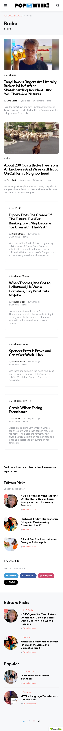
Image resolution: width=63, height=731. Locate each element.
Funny (25, 344)
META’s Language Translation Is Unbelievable (40, 698)
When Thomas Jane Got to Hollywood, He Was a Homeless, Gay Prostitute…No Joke (30, 289)
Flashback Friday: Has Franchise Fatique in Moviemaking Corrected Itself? (40, 522)
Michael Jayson (18, 301)
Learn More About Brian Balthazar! (35, 677)
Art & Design (28, 610)
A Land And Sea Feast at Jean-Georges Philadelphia (39, 540)
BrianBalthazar (18, 233)
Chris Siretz (11, 100)
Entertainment (29, 671)
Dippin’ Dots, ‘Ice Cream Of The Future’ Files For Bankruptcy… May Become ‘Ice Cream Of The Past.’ (30, 221)
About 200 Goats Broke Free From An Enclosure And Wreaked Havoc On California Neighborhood (31, 169)
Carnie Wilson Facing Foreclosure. (25, 409)
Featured (26, 401)
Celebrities (11, 75)
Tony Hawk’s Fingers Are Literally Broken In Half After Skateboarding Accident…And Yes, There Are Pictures (30, 87)
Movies (25, 276)
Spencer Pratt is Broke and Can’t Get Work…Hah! (30, 353)
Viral (8, 158)
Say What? (16, 208)
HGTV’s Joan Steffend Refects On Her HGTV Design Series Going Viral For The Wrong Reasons (39, 500)
